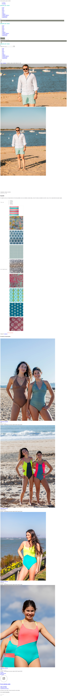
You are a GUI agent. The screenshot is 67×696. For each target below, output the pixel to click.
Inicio (1, 63)
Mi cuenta (2, 674)
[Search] (14, 46)
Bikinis (3, 10)
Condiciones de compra (4, 688)
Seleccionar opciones (4, 421)
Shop (3, 7)
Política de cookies (3, 687)
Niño (3, 9)
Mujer (3, 31)
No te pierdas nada (5, 684)
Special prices (4, 17)
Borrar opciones (10, 332)
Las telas (1, 672)
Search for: (2, 46)
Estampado (4, 269)
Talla (2, 202)
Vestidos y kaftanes (5, 15)
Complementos (4, 16)
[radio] (16, 200)
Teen (3, 11)
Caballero (4, 14)
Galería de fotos (3, 673)
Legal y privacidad (3, 686)
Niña (3, 8)
